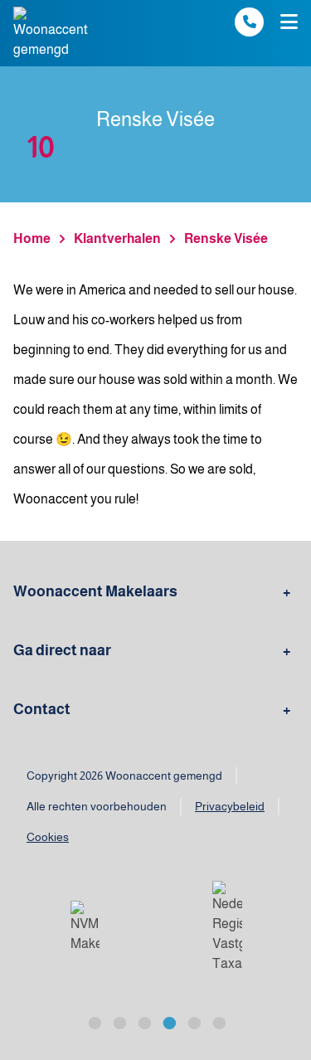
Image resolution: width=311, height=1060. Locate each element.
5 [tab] (193, 1021)
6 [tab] (218, 1021)
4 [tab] (168, 1021)
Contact (41, 709)
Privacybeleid (230, 806)
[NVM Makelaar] (85, 927)
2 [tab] (118, 1021)
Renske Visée (226, 238)
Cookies (48, 837)
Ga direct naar (62, 650)
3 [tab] (143, 1021)
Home (32, 238)
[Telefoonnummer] (249, 21)
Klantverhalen (117, 238)
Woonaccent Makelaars (95, 591)
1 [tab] (93, 1021)
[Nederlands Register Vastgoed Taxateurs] (227, 927)
